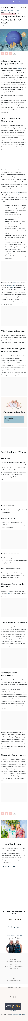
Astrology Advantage (14, 980)
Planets (17, 11)
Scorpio (10, 593)
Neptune (20, 68)
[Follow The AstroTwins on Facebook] (8, 927)
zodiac (8, 192)
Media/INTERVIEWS (14, 964)
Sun (12, 287)
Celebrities (14, 978)
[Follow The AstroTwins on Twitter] (14, 927)
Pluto (14, 285)
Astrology (10, 11)
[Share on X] (2, 53)
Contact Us (14, 959)
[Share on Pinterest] (10, 53)
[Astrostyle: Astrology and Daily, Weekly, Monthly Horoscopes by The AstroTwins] (8, 7)
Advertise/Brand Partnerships (14, 966)
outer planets (16, 283)
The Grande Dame (18, 1014)
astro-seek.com (13, 1010)
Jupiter (8, 285)
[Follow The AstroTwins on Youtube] (18, 927)
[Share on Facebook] (6, 53)
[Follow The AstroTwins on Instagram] (11, 927)
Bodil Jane (12, 1014)
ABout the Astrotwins (14, 962)
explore (3, 11)
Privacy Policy (14, 969)
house (17, 192)
